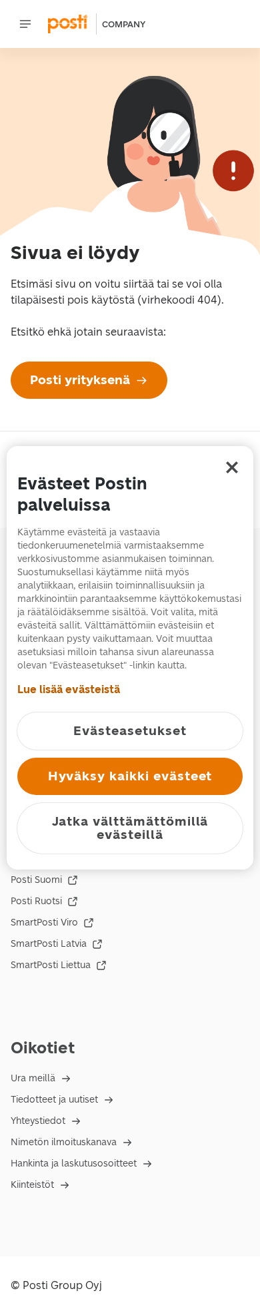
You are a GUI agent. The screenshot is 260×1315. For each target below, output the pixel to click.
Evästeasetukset (129, 730)
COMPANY (123, 24)
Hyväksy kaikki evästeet (130, 776)
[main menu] (25, 24)
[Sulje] (232, 467)
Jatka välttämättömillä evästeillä (130, 828)
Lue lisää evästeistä (68, 689)
